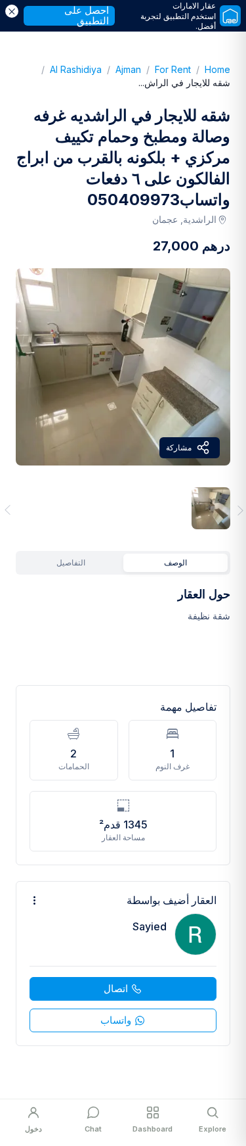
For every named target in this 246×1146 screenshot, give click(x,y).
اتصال (116, 988)
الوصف (175, 562)
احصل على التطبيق (86, 16)
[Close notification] (12, 11)
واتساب (115, 1020)
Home (210, 69)
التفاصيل (70, 562)
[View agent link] (123, 963)
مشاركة (179, 447)
